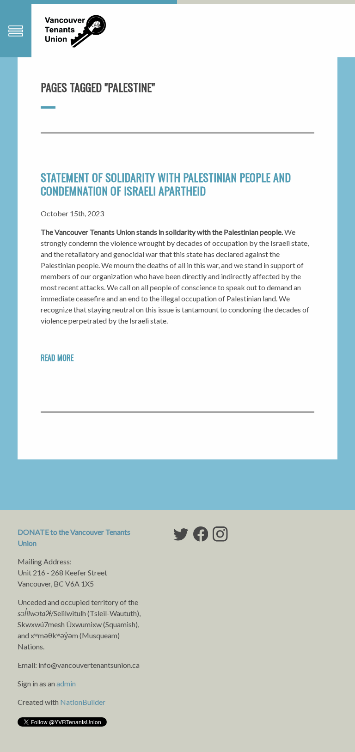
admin (66, 683)
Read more (57, 357)
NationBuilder (82, 701)
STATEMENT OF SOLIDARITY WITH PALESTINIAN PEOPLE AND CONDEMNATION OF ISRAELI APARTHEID (166, 184)
